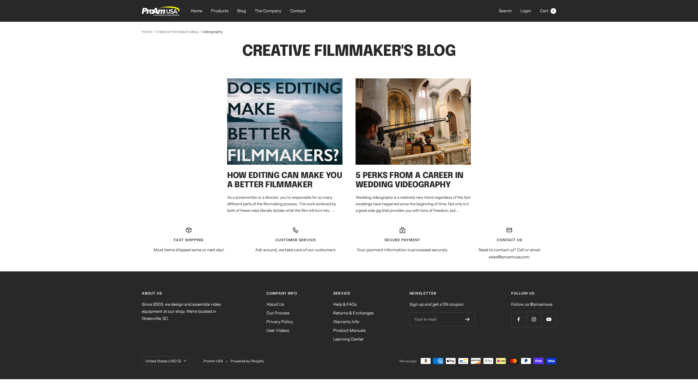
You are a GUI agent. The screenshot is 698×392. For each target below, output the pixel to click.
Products (219, 10)
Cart (547, 10)
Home (196, 10)
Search (505, 10)
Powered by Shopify (247, 361)
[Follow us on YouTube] (548, 319)
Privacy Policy (279, 321)
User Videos (277, 330)
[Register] (467, 319)
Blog (241, 10)
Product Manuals (349, 330)
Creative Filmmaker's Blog (177, 31)
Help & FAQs (345, 304)
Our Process (278, 313)
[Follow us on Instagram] (533, 319)
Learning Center (348, 339)
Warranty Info (346, 321)
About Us (275, 304)
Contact (298, 10)
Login (526, 10)
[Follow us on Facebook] (518, 319)
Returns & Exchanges (353, 313)
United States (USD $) (163, 361)
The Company (268, 10)
